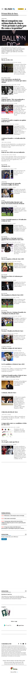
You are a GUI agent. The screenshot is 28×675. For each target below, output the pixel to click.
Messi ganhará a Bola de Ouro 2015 (12, 295)
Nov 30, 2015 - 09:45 (16, 316)
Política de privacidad (8, 662)
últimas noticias (5, 513)
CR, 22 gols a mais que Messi (10, 442)
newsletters (4, 534)
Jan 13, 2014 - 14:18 (9, 395)
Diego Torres (4, 379)
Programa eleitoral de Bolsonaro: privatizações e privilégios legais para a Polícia (12, 527)
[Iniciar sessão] (25, 9)
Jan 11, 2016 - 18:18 (12, 280)
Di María (3, 200)
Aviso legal (17, 660)
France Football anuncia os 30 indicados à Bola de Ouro (13, 220)
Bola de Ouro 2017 (5, 118)
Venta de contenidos (10, 660)
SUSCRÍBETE (20, 9)
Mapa (14, 662)
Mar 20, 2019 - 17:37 (12, 103)
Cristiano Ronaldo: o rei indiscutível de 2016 (13, 139)
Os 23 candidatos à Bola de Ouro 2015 (13, 364)
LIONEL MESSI (4, 18)
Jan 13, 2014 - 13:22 (6, 414)
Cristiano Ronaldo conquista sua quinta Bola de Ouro (13, 121)
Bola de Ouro (4, 150)
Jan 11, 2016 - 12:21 (15, 297)
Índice (17, 663)
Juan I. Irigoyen (4, 47)
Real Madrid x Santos (5, 77)
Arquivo (3, 607)
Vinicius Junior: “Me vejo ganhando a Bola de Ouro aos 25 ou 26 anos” (13, 100)
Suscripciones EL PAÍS (19, 662)
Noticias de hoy (21, 663)
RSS (14, 663)
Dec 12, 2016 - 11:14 (11, 223)
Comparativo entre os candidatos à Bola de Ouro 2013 (13, 424)
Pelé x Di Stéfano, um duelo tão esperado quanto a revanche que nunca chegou (13, 81)
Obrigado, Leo (5, 166)
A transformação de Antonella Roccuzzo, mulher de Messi (11, 184)
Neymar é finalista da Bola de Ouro (12, 331)
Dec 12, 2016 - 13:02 (11, 154)
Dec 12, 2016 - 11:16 (11, 187)
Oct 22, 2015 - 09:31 (6, 366)
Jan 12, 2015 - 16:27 (14, 379)
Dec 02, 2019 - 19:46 (16, 62)
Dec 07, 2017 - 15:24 (14, 124)
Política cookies (22, 660)
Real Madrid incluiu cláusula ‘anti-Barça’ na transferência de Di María (12, 203)
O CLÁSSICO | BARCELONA (6, 346)
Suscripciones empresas (8, 663)
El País (2, 154)
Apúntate (4, 539)
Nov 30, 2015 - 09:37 (13, 333)
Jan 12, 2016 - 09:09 (16, 261)
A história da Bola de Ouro (9, 412)
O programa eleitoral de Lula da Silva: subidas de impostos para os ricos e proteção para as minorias (13, 523)
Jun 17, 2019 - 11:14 (16, 84)
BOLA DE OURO (4, 58)
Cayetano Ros (4, 444)
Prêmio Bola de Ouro (9, 14)
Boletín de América (6, 594)
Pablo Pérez (3, 124)
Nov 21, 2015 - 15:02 (16, 350)
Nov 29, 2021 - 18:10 (16, 47)
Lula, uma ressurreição (10, 518)
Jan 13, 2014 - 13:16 (15, 427)
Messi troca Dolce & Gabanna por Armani (12, 277)
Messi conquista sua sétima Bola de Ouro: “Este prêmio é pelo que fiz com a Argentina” (13, 24)
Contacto (4, 660)
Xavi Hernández (4, 168)
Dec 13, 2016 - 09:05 (6, 142)
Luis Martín (3, 297)
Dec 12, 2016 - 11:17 (12, 168)
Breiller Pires (4, 84)
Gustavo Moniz (4, 242)
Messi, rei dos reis (7, 60)
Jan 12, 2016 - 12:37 (16, 242)
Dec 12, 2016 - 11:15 (12, 206)
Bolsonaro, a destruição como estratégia (14, 515)
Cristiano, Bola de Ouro (8, 392)
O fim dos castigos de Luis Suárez (11, 348)
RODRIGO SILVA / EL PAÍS (5, 427)
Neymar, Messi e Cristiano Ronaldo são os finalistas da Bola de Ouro (13, 313)
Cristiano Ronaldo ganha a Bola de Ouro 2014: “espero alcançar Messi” (13, 376)
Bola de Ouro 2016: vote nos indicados (13, 152)
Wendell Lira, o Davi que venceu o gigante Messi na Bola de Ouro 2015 (12, 239)
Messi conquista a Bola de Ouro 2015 (12, 259)
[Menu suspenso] (2, 9)
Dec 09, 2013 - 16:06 (11, 444)
